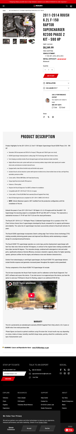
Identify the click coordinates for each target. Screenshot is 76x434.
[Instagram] (69, 370)
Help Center (44, 398)
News (64, 405)
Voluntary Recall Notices (25, 405)
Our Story (65, 398)
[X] (65, 370)
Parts (4, 401)
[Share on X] (48, 117)
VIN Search (21, 401)
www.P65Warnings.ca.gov (40, 348)
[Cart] (71, 6)
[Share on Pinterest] (53, 117)
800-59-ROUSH (36, 370)
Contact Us (44, 401)
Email (63, 107)
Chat (55, 107)
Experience (6, 408)
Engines (5, 405)
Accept (29, 428)
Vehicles (5, 398)
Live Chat (35, 377)
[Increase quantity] (52, 70)
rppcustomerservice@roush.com (41, 374)
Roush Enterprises (67, 401)
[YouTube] (61, 373)
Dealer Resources (46, 408)
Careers (64, 408)
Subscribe (8, 379)
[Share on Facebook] (44, 117)
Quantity (45, 66)
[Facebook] (61, 370)
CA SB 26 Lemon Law (47, 405)
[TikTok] (69, 373)
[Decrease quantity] (45, 70)
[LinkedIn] (65, 373)
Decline (47, 428)
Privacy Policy (43, 422)
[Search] (67, 6)
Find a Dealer (22, 398)
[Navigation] (3, 6)
